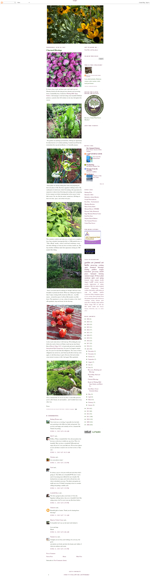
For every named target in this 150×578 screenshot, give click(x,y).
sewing (90, 296)
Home (64, 556)
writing (93, 300)
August (90, 362)
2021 (88, 332)
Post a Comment (50, 553)
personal (98, 296)
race (98, 306)
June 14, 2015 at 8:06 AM (59, 532)
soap (86, 292)
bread (102, 288)
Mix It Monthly (92, 302)
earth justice (99, 290)
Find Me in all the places (91, 50)
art (102, 262)
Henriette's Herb (89, 194)
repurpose (87, 286)
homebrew (88, 271)
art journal (95, 262)
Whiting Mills (70, 93)
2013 (88, 411)
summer (87, 276)
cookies (87, 290)
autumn (97, 280)
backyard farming (97, 274)
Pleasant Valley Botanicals (92, 211)
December (91, 351)
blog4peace (97, 294)
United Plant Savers (90, 223)
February (91, 402)
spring (102, 278)
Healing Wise (88, 192)
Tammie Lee (53, 537)
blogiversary (94, 288)
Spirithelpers (90, 174)
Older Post (79, 556)
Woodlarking (90, 165)
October (90, 356)
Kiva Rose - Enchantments (92, 202)
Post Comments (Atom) (60, 560)
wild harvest (101, 298)
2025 (88, 322)
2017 (88, 343)
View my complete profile (91, 86)
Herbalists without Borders (92, 197)
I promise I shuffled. (91, 172)
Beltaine (102, 306)
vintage (91, 304)
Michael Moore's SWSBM (92, 209)
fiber (86, 306)
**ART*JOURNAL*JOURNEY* (94, 154)
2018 (88, 341)
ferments (87, 280)
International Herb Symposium (54, 348)
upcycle (101, 282)
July (89, 365)
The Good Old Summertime (96, 157)
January (90, 405)
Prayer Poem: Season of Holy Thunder (94, 150)
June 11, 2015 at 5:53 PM (59, 488)
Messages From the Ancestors (92, 169)
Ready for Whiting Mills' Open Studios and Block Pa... (95, 384)
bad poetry (92, 290)
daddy (97, 302)
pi (103, 290)
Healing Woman (54, 419)
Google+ (75, 0)
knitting (89, 298)
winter (92, 280)
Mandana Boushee (90, 204)
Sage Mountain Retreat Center (93, 214)
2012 (88, 414)
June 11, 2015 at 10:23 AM (60, 452)
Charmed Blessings (54, 50)
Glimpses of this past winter (97, 176)
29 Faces (97, 276)
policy (86, 310)
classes (94, 296)
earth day (101, 304)
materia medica (98, 292)
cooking (101, 265)
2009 (88, 422)
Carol (51, 467)
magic (92, 276)
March (90, 399)
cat (97, 304)
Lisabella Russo (54, 493)
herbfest (102, 302)
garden (87, 262)
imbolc (102, 308)
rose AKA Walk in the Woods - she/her (93, 76)
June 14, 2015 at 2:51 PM (59, 549)
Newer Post (49, 556)
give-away (95, 271)
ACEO (101, 271)
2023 (88, 327)
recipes (101, 269)
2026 (88, 319)
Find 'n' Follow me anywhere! (77, 575)
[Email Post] (75, 409)
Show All (102, 184)
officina (86, 304)
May (89, 394)
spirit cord (95, 278)
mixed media (94, 298)
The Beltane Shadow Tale (93, 166)
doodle (102, 280)
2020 (88, 335)
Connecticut (87, 294)
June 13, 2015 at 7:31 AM (59, 515)
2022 (88, 330)
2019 (88, 338)
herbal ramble (92, 306)
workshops (87, 300)
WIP (94, 304)
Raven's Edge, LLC (56, 346)
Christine (52, 457)
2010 (88, 419)
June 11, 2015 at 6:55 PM (59, 503)
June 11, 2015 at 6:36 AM (59, 431)
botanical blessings (97, 267)
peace (86, 274)
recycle (86, 284)
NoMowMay (92, 308)
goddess (94, 269)
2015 (88, 349)
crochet (96, 282)
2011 (88, 416)
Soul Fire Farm (89, 216)
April (89, 397)
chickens (98, 300)
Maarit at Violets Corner (56, 520)
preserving (94, 265)
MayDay (86, 308)
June (89, 367)
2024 (88, 324)
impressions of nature (97, 284)
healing (87, 269)
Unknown (53, 507)
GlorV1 (52, 436)
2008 (88, 425)
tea (90, 292)
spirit (86, 267)
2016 (88, 346)
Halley (92, 294)
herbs (87, 265)
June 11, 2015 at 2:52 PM (59, 462)
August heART (89, 282)
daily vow (97, 308)
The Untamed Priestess (93, 148)
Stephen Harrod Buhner (91, 218)
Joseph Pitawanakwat (90, 199)
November (91, 354)
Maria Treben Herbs (90, 206)
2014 (88, 408)
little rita (92, 286)
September (91, 359)
